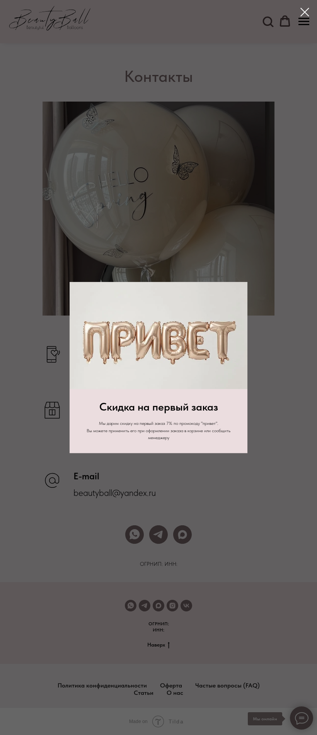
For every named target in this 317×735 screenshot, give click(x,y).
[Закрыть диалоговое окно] (305, 12)
